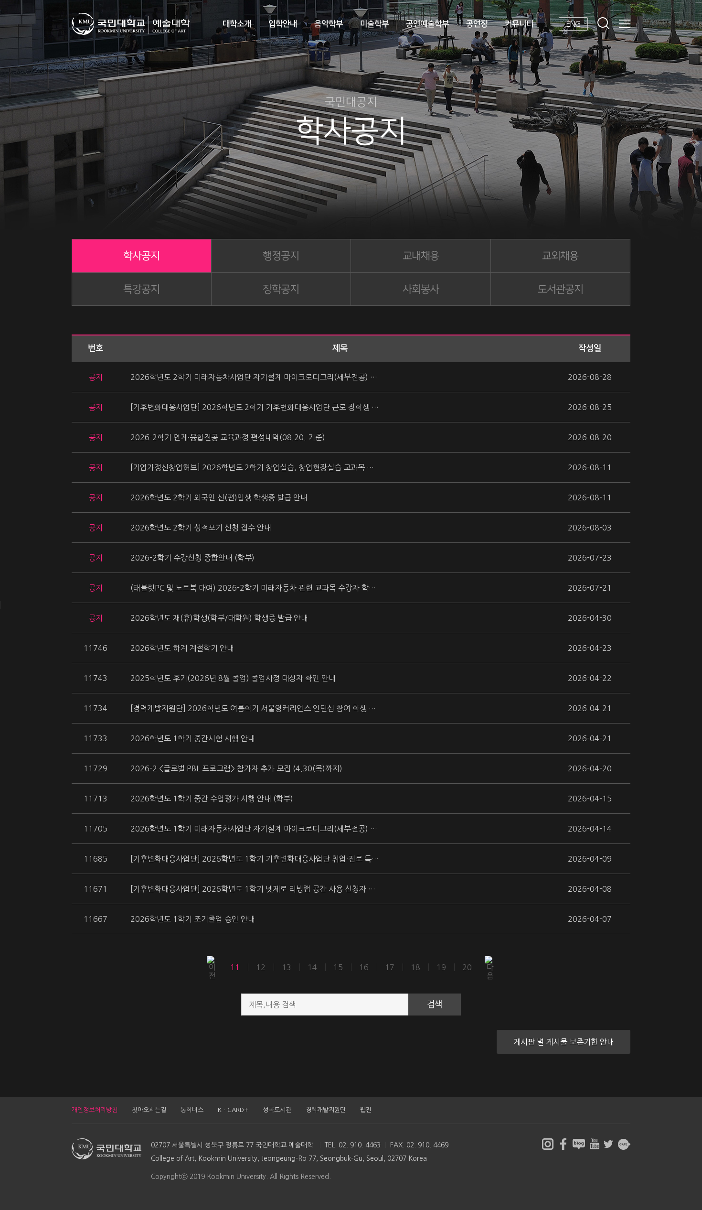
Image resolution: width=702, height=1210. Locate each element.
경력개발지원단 (326, 1110)
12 (261, 967)
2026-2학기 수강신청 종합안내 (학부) (192, 558)
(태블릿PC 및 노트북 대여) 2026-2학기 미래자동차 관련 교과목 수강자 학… (253, 588)
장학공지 (281, 289)
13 (286, 967)
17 (389, 967)
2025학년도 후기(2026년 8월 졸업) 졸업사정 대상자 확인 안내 (233, 678)
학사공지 (141, 255)
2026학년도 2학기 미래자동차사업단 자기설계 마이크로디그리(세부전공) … (253, 377)
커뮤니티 (519, 24)
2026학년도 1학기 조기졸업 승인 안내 (192, 919)
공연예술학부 (427, 24)
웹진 (366, 1110)
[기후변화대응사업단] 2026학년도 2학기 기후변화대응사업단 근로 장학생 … (254, 407)
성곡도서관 (277, 1110)
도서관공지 (560, 289)
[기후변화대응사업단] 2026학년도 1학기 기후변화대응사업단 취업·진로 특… (254, 859)
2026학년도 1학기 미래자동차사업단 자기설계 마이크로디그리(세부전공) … (253, 828)
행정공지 (281, 255)
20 (467, 967)
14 (312, 967)
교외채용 (560, 255)
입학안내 (282, 24)
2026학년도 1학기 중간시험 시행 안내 (192, 738)
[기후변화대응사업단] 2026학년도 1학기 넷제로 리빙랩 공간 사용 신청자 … (252, 889)
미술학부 (374, 24)
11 (235, 967)
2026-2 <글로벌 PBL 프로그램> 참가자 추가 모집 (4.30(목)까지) (236, 768)
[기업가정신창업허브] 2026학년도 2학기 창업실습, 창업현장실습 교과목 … (252, 467)
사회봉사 (421, 289)
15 (338, 967)
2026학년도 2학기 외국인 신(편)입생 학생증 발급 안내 (219, 497)
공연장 (477, 24)
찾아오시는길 (149, 1110)
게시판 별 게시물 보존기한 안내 (563, 1042)
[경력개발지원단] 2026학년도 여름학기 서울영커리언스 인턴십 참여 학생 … (253, 708)
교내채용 (421, 255)
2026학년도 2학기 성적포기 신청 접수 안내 (200, 527)
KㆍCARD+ (233, 1110)
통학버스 (192, 1110)
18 (415, 967)
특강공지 (141, 289)
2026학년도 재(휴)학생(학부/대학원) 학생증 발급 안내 (219, 618)
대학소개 (237, 24)
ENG (573, 24)
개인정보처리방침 (94, 1110)
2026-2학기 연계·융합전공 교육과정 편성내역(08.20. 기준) (227, 437)
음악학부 (328, 24)
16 (364, 967)
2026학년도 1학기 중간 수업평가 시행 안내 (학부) (211, 798)
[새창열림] (547, 1144)
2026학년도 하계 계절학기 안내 (182, 648)
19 (441, 967)
